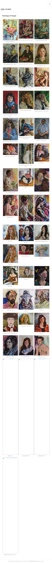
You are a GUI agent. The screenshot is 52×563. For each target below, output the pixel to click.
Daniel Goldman (6, 9)
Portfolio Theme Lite (33, 561)
